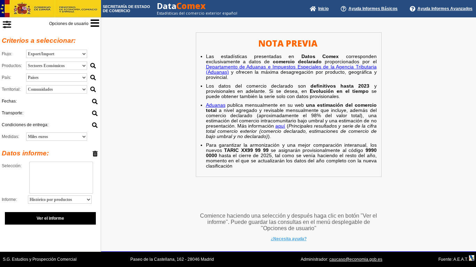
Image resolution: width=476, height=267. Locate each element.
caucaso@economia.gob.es (355, 259)
